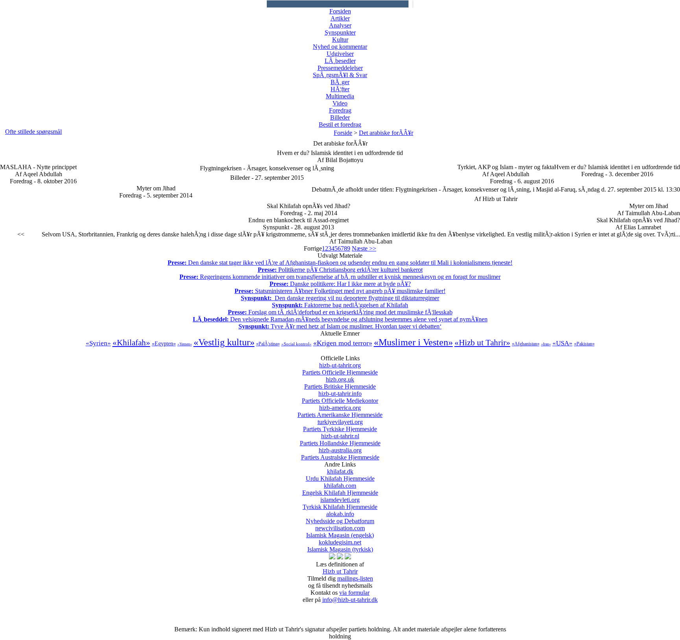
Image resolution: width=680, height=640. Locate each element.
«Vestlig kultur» (224, 342)
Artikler (340, 18)
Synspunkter (340, 32)
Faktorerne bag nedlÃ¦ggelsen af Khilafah (340, 305)
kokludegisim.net (340, 546)
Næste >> (364, 248)
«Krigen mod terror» (342, 343)
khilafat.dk (340, 475)
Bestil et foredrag (340, 124)
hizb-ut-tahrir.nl (340, 439)
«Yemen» (184, 344)
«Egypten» (164, 344)
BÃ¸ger (340, 82)
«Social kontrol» (296, 343)
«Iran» (546, 344)
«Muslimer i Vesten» (413, 342)
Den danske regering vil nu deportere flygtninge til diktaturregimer (340, 298)
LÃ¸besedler (340, 60)
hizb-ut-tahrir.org (340, 369)
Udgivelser (340, 53)
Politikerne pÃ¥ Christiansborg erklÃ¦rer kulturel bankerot (340, 269)
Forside (343, 132)
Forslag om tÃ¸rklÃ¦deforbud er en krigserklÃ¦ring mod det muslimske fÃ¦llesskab (340, 312)
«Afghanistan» (526, 344)
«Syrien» (98, 343)
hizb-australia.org (340, 454)
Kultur (340, 39)
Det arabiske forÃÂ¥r (386, 132)
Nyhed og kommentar (340, 46)
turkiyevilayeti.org (340, 425)
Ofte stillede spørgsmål (33, 131)
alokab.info (340, 517)
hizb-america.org (340, 411)
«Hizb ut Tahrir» (482, 342)
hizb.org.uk (340, 383)
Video (340, 103)
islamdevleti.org (340, 503)
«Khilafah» (131, 342)
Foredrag (340, 110)
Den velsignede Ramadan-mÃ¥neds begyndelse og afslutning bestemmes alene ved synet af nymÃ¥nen (340, 319)
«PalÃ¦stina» (268, 344)
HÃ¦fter (340, 89)
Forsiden (340, 11)
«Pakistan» (584, 344)
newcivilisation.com (340, 532)
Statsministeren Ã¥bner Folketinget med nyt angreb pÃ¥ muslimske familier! (340, 291)
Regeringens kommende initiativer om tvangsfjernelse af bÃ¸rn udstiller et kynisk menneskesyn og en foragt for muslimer (340, 276)
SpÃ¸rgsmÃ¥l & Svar (340, 75)
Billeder (340, 117)
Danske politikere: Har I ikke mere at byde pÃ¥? (340, 283)
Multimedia (340, 96)
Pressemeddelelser (340, 68)
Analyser (340, 25)
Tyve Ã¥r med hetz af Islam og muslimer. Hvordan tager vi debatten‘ (340, 326)
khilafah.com (340, 489)
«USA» (562, 343)
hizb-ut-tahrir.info (340, 397)
